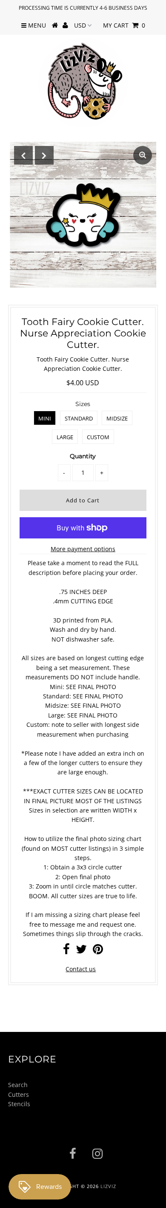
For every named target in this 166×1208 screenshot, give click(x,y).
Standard (79, 418)
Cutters (18, 1094)
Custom (98, 437)
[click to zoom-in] (142, 155)
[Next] (44, 155)
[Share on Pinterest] (98, 951)
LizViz (108, 1186)
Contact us (81, 969)
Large (65, 437)
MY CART (124, 25)
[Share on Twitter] (81, 951)
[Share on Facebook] (66, 951)
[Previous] (23, 155)
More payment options (83, 549)
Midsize (117, 418)
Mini (44, 418)
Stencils (19, 1104)
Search (18, 1085)
